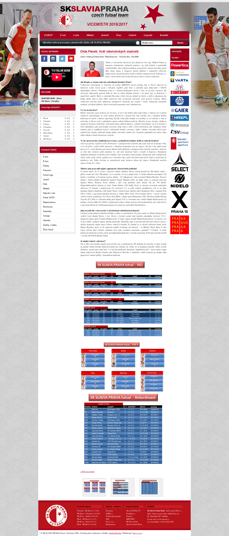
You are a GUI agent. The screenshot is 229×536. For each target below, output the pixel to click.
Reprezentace (49, 202)
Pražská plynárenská (113, 516)
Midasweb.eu (110, 524)
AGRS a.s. (109, 513)
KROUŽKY (130, 519)
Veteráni (46, 220)
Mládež (90, 35)
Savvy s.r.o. (110, 521)
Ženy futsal (48, 229)
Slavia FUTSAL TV (133, 510)
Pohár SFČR (48, 197)
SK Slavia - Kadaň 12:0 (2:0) (87, 516)
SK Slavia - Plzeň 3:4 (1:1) (86, 521)
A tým (76, 35)
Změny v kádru (50, 225)
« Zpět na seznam (87, 471)
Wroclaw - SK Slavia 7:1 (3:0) (88, 510)
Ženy (118, 35)
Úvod (63, 35)
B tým (45, 161)
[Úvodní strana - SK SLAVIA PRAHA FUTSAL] (114, 15)
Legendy (148, 35)
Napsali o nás (49, 193)
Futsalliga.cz (130, 513)
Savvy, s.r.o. (137, 533)
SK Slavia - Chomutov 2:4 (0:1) (88, 513)
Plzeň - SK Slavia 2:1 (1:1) (86, 519)
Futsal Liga (48, 175)
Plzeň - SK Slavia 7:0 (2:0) (86, 524)
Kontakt (164, 35)
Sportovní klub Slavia (134, 524)
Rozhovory (48, 207)
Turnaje (46, 216)
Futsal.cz (129, 516)
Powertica (109, 510)
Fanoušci (47, 170)
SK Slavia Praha (132, 521)
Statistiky (47, 211)
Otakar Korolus (115, 533)
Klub (45, 184)
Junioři (105, 35)
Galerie (132, 35)
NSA (107, 519)
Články (46, 166)
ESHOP (48, 35)
